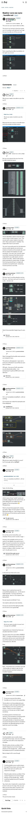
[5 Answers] (11, 20)
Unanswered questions (14, 811)
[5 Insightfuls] (15, 20)
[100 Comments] (13, 20)
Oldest (8, 87)
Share (5, 76)
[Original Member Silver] (7, 20)
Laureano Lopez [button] (10, 227)
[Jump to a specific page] (24, 91)
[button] (4, 19)
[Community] (5, 2)
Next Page (7, 800)
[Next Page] (22, 91)
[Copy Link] (21, 23)
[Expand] (14, 485)
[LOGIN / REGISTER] (26, 2)
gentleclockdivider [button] (10, 18)
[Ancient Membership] (9, 20)
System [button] (18, 23)
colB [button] (7, 732)
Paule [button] (7, 94)
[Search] (23, 2)
